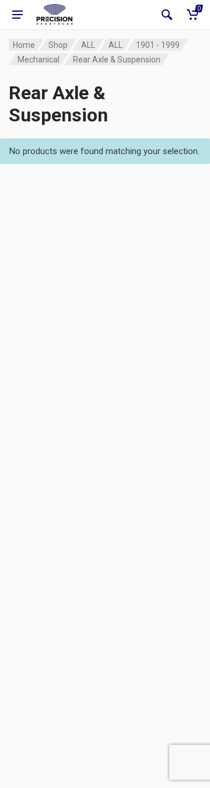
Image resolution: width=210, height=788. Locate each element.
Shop (58, 45)
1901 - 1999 (158, 45)
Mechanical (39, 59)
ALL (88, 45)
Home (24, 45)
